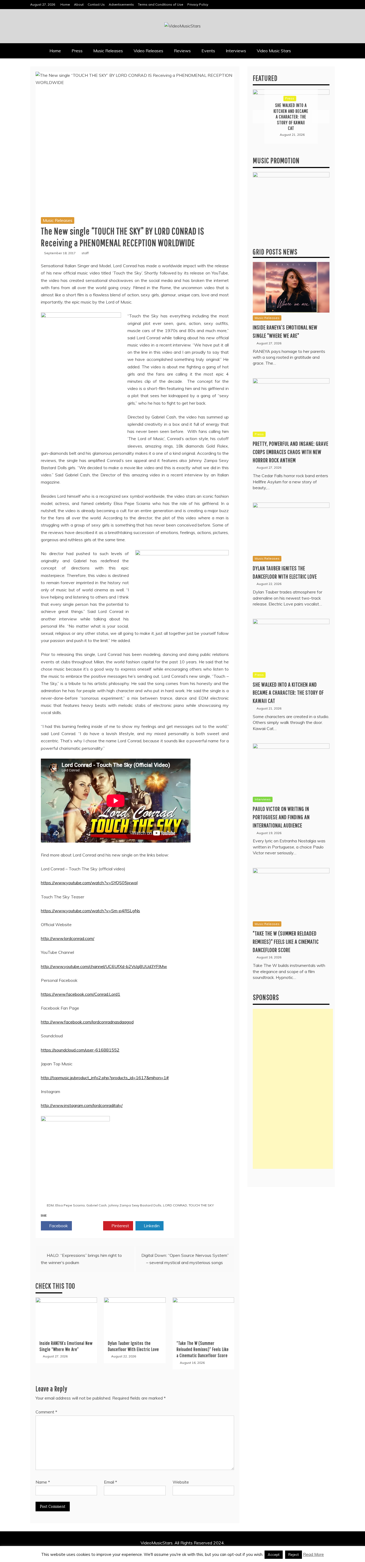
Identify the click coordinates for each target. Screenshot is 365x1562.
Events (208, 50)
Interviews (236, 50)
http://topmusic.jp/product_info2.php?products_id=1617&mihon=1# (105, 1077)
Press (77, 50)
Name (43, 1482)
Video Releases (148, 50)
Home (65, 4)
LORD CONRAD (175, 1205)
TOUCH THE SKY (201, 1205)
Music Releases (108, 50)
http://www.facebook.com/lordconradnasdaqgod (87, 1022)
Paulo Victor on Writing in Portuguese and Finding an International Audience (281, 816)
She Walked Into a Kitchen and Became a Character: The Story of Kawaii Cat (288, 692)
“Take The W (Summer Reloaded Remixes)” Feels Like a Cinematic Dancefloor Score (203, 1349)
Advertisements (121, 4)
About (79, 4)
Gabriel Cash (96, 1205)
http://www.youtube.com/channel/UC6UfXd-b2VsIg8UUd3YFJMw (104, 966)
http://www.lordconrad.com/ (67, 938)
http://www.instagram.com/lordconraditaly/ (82, 1105)
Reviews (182, 50)
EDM (50, 1205)
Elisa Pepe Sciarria (70, 1205)
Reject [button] (293, 1554)
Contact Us (96, 4)
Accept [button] (273, 1554)
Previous (261, 116)
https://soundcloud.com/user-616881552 (80, 1050)
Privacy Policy (197, 4)
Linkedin (151, 1225)
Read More (313, 1554)
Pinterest (119, 1225)
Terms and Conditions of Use (160, 4)
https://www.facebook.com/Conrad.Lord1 (80, 994)
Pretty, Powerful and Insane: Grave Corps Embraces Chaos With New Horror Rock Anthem (290, 451)
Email (110, 1482)
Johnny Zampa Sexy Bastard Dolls (134, 1205)
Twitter (89, 1225)
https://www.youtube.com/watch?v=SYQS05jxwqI (89, 882)
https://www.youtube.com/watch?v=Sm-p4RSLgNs (90, 910)
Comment (46, 1411)
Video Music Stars (274, 50)
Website (181, 1482)
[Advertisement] (293, 1089)
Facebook (58, 1225)
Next (320, 116)
